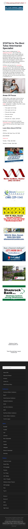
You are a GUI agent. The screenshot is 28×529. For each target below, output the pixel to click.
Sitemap (14, 526)
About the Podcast (7, 375)
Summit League (6, 419)
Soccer (4, 441)
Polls (4, 488)
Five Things (5, 473)
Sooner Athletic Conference (9, 416)
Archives (5, 378)
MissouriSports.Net (17, 519)
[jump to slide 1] (13, 161)
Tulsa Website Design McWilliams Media (16, 524)
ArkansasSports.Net (9, 517)
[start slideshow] (12, 161)
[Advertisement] (14, 28)
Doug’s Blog (6, 464)
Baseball (5, 426)
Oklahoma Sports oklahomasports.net (13, 344)
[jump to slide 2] (15, 161)
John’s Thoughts (7, 479)
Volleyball (5, 447)
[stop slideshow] (16, 161)
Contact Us (5, 381)
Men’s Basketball (7, 438)
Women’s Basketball (7, 450)
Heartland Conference (8, 401)
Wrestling (5, 453)
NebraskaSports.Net (18, 520)
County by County (7, 461)
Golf (4, 432)
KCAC (4, 404)
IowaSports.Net (9, 519)
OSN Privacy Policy (7, 384)
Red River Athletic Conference (9, 413)
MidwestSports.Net (9, 520)
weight (4, 104)
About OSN (5, 372)
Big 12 (4, 395)
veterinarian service (7, 122)
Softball (5, 444)
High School (6, 508)
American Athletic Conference (9, 392)
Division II (5, 499)
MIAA (4, 410)
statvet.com (5, 138)
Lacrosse (5, 435)
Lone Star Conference (8, 407)
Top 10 (4, 491)
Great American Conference (9, 398)
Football (5, 429)
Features (5, 470)
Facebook (5, 524)
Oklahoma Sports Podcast (9, 482)
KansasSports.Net (18, 517)
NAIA (4, 502)
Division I (5, 496)
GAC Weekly (6, 476)
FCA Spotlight (6, 467)
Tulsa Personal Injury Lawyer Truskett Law (14, 352)
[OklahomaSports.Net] (14, 3)
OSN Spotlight (6, 485)
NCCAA (5, 505)
